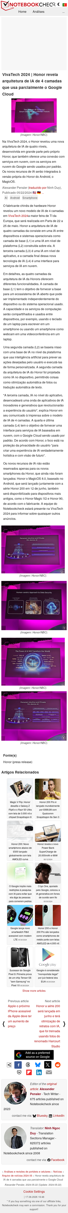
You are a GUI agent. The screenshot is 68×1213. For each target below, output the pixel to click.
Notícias (57, 1171)
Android (15, 198)
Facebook (57, 1160)
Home (22, 11)
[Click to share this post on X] (47, 1064)
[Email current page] (48, 1072)
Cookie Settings (34, 1191)
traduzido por (37, 187)
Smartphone (29, 198)
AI (6, 198)
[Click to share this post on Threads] (28, 1064)
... (63, 11)
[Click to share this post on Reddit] (57, 1064)
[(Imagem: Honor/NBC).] (34, 115)
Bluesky (41, 1115)
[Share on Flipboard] (29, 1072)
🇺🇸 (34, 192)
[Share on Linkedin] (38, 1072)
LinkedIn (58, 1115)
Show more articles (34, 991)
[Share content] (9, 1065)
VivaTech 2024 (18, 215)
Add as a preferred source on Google (37, 1054)
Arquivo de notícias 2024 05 (17, 1175)
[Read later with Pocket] (19, 1072)
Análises (38, 11)
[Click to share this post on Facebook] (18, 1064)
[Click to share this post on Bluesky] (37, 1064)
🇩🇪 (39, 192)
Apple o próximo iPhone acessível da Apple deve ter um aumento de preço (20, 1016)
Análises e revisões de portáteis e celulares (27, 1171)
